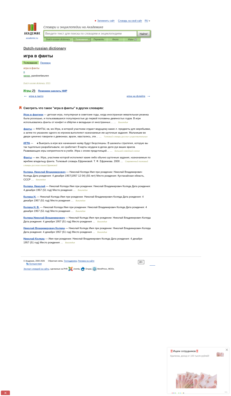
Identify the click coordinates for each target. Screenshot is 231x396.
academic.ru (32, 38)
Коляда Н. (29, 196)
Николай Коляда (34, 238)
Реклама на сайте (86, 261)
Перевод (45, 62)
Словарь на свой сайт (130, 21)
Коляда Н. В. (31, 207)
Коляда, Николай (34, 186)
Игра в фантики (33, 114)
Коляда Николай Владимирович (44, 217)
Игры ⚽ (132, 39)
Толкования (81, 39)
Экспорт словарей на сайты (36, 269)
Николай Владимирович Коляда (44, 228)
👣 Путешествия (34, 264)
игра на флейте (136, 96)
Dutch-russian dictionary (58, 39)
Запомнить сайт (106, 21)
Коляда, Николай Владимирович (44, 171)
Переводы (98, 39)
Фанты (27, 157)
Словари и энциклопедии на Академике (73, 27)
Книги (115, 39)
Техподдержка (70, 261)
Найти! (144, 33)
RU (146, 21)
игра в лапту (36, 96)
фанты (27, 128)
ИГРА (26, 143)
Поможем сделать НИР (52, 90)
